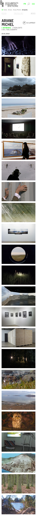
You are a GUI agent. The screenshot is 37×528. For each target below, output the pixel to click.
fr (25, 3)
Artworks (7, 27)
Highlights (17, 27)
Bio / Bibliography (9, 29)
